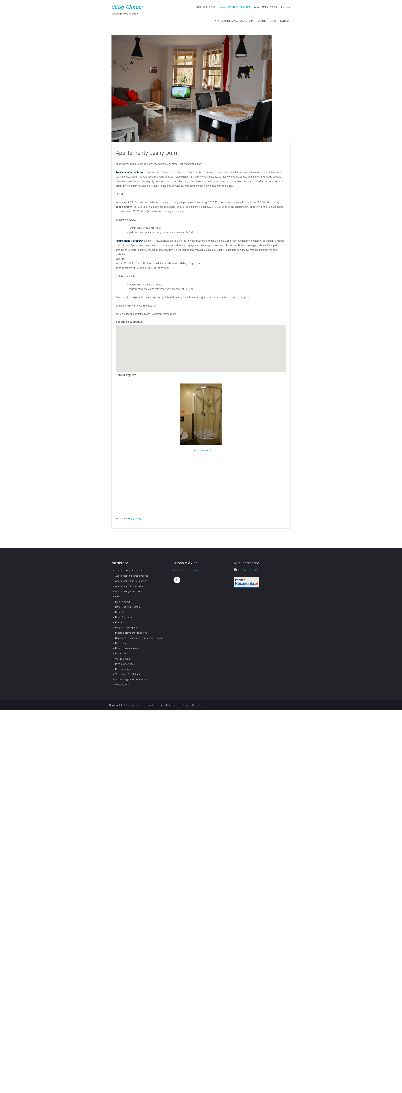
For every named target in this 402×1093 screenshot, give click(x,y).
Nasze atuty (122, 643)
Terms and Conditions (127, 674)
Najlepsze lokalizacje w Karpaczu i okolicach (140, 638)
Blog (273, 21)
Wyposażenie (122, 684)
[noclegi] (246, 582)
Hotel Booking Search (127, 606)
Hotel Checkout (124, 617)
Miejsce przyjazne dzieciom (131, 632)
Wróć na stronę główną (185, 570)
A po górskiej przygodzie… (130, 570)
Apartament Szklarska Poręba (234, 21)
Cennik (262, 21)
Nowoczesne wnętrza (127, 648)
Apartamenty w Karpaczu (129, 591)
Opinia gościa (122, 653)
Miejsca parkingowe (126, 627)
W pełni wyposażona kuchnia (131, 679)
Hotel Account (123, 601)
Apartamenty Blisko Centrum (272, 7)
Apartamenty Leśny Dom (235, 7)
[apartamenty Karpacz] (256, 571)
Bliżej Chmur (127, 6)
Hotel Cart (121, 612)
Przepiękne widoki (125, 664)
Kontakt (285, 21)
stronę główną (133, 518)
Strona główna (206, 7)
